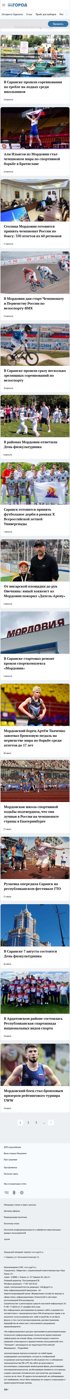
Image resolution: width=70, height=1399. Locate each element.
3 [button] (36, 1122)
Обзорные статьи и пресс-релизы (20, 1204)
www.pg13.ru (37, 1252)
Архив (7, 1239)
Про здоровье (10, 1159)
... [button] (44, 1122)
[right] (66, 14)
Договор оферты (12, 1211)
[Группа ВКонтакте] (6, 1192)
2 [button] (28, 1122)
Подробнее (23, 1348)
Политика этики (11, 1223)
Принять (58, 23)
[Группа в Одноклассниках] (14, 1192)
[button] (51, 1122)
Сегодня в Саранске (12, 14)
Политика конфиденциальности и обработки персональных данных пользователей (32, 1231)
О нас (29, 14)
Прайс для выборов (46, 14)
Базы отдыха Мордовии (15, 1153)
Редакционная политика (15, 1217)
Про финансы (10, 1167)
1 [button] (20, 1122)
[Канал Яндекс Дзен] (21, 1192)
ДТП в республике (12, 1147)
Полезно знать (11, 1173)
